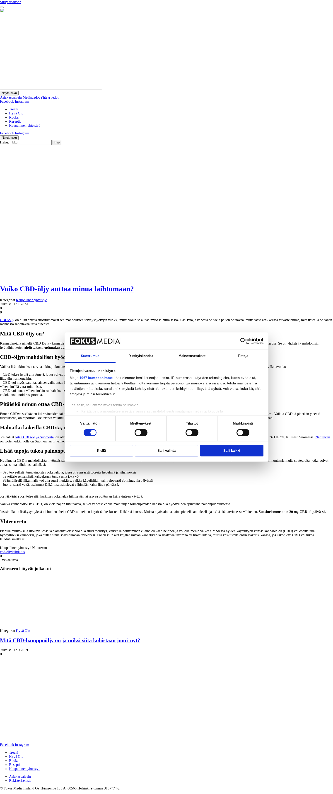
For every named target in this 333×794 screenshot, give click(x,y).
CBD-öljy (7, 320)
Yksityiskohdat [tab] (141, 356)
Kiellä (101, 451)
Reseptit (15, 121)
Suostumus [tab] (90, 356)
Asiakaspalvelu (11, 97)
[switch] (141, 432)
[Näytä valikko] (2, 7)
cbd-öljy (6, 552)
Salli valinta (166, 451)
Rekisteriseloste (20, 780)
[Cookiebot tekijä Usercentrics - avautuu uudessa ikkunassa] (243, 341)
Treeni (13, 109)
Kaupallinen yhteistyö (24, 125)
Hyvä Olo (16, 113)
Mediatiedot (31, 97)
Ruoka (14, 117)
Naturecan (322, 437)
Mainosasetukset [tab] (192, 356)
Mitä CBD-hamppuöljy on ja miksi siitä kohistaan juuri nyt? (70, 640)
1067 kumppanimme (96, 378)
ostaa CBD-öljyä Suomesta (34, 437)
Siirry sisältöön (10, 2)
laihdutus (18, 552)
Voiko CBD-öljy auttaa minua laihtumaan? (67, 289)
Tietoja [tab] (243, 356)
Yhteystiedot (49, 97)
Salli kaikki (231, 451)
